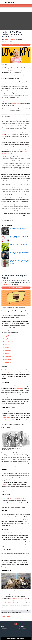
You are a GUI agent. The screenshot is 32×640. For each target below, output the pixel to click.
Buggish (6, 336)
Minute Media (13, 638)
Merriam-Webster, (5, 558)
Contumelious (8, 359)
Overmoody (8, 350)
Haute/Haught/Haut (10, 342)
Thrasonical (7, 345)
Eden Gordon (7, 285)
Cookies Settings (22, 635)
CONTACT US (21, 626)
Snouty (6, 347)
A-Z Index (3, 635)
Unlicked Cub (8, 362)
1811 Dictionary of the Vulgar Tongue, (18, 598)
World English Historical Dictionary (12, 603)
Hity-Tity (6, 353)
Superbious (7, 356)
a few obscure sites (13, 218)
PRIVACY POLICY (22, 628)
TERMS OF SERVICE (23, 631)
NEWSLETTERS (4, 628)
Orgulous (7, 339)
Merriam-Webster (15, 103)
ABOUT (2, 626)
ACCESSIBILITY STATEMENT (7, 633)
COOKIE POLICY (4, 631)
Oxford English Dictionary (16, 498)
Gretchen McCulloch (9, 39)
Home (3, 616)
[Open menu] (2, 2)
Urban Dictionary (12, 114)
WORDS (9, 616)
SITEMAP (21, 633)
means (3, 134)
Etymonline (4, 484)
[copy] (11, 42)
